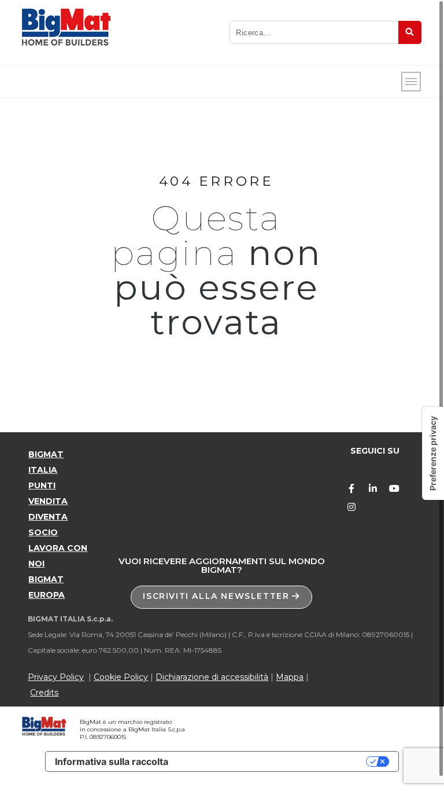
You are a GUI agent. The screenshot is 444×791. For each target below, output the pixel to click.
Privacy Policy (56, 677)
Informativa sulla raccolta (111, 761)
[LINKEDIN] (373, 488)
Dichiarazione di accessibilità (212, 677)
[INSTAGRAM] (351, 507)
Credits (44, 692)
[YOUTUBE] (394, 488)
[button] (221, 597)
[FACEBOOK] (351, 488)
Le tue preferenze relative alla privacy (272, 761)
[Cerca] (409, 32)
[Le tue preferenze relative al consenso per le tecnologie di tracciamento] (433, 453)
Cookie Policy (121, 677)
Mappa (290, 677)
